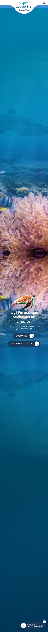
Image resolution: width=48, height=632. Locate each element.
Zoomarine (21, 336)
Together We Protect (21, 344)
